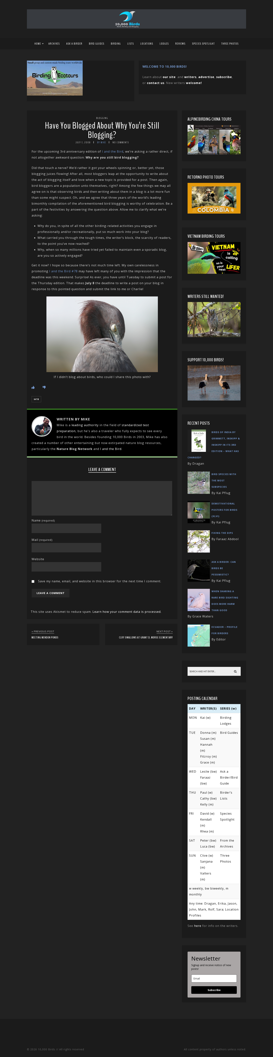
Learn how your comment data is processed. (126, 612)
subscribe (224, 77)
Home (38, 44)
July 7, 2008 (83, 142)
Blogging (102, 118)
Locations (146, 44)
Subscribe (214, 990)
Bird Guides (96, 44)
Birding (116, 44)
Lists (130, 44)
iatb (36, 399)
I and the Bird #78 (63, 271)
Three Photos (230, 44)
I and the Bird (112, 151)
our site (169, 77)
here (197, 926)
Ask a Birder (74, 44)
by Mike (101, 142)
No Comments (121, 142)
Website (38, 559)
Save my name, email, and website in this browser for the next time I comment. (99, 581)
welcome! (194, 83)
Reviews (180, 44)
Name (43, 520)
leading (77, 425)
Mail (42, 540)
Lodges (164, 44)
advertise (206, 77)
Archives (54, 44)
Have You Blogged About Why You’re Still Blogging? (102, 130)
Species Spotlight (203, 44)
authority (91, 425)
